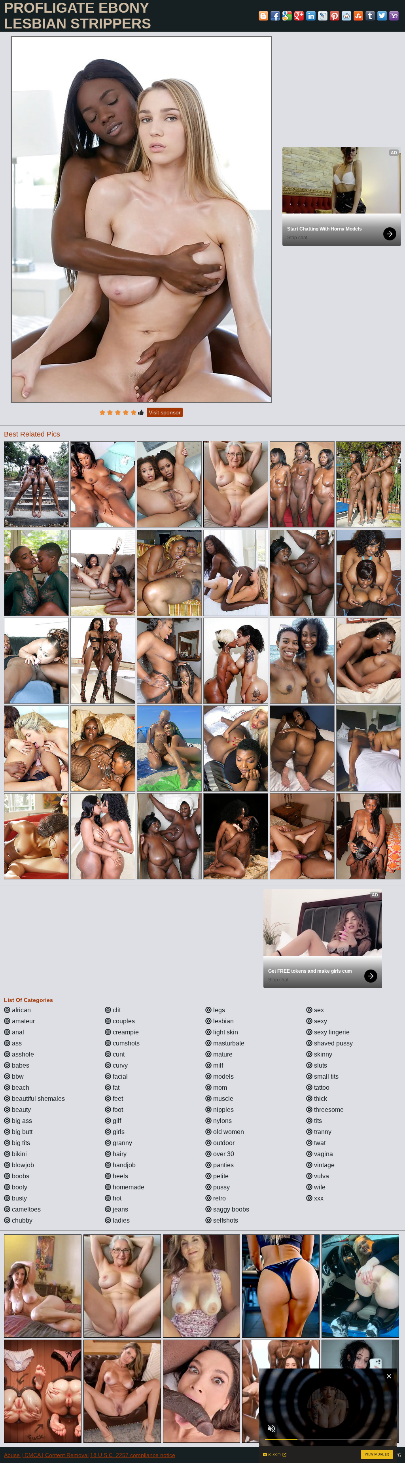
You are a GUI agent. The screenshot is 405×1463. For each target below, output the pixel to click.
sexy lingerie (331, 1032)
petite (220, 1176)
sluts (319, 1065)
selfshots (225, 1220)
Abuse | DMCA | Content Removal (46, 1455)
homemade (127, 1187)
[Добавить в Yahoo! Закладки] (394, 16)
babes (19, 1065)
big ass (21, 1120)
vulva (320, 1176)
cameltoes (25, 1209)
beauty (20, 1109)
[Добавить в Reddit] (346, 16)
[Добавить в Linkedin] (311, 16)
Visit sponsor (165, 412)
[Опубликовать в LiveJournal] (322, 16)
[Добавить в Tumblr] (370, 16)
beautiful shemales (37, 1098)
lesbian (223, 1021)
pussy (221, 1187)
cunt (118, 1054)
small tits (325, 1076)
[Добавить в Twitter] (382, 16)
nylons (222, 1120)
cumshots (125, 1043)
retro (219, 1198)
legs (218, 1010)
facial (119, 1076)
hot (116, 1198)
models (223, 1076)
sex (318, 1010)
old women (228, 1131)
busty (18, 1198)
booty (18, 1187)
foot (117, 1109)
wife (319, 1187)
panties (223, 1165)
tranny (321, 1131)
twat (319, 1143)
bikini (18, 1154)
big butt (21, 1131)
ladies (120, 1220)
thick (319, 1098)
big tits (20, 1143)
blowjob (22, 1165)
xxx (318, 1198)
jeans (119, 1209)
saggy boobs (230, 1209)
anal (17, 1032)
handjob (123, 1165)
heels (119, 1176)
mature (222, 1054)
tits (317, 1120)
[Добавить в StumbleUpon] (358, 16)
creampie (125, 1032)
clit (116, 1010)
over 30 (223, 1154)
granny (121, 1143)
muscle (222, 1098)
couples (123, 1021)
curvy (119, 1065)
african (20, 1010)
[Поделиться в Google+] (299, 16)
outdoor (223, 1143)
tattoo (320, 1087)
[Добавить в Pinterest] (334, 16)
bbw (17, 1076)
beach (19, 1087)
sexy (319, 1021)
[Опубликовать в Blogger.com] (263, 16)
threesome (328, 1109)
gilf (116, 1120)
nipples (223, 1109)
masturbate (228, 1043)
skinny (322, 1054)
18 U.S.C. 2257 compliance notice (132, 1455)
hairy (119, 1154)
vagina (322, 1154)
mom (219, 1087)
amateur (22, 1021)
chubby (21, 1220)
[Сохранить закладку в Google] (287, 16)
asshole (22, 1054)
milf (217, 1065)
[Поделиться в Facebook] (275, 16)
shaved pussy (332, 1043)
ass (16, 1043)
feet (117, 1098)
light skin (225, 1032)
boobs (19, 1176)
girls (118, 1131)
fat (115, 1087)
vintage (323, 1165)
